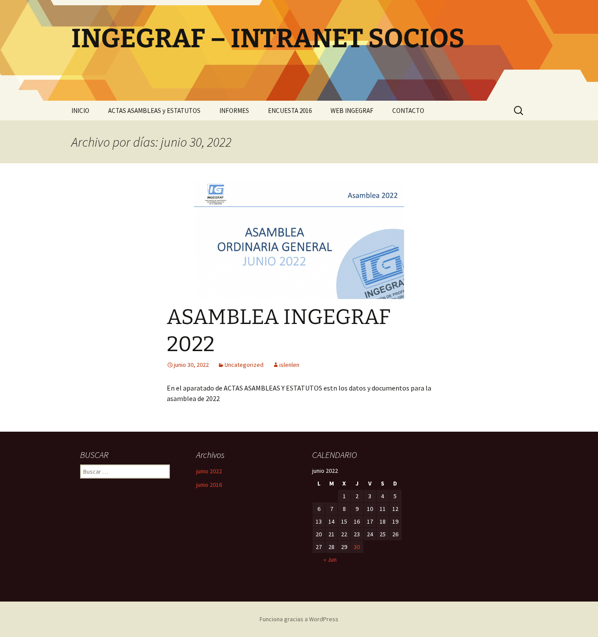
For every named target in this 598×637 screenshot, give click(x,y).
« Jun (330, 559)
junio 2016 (209, 485)
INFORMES (234, 110)
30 (357, 547)
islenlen (289, 365)
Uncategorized (244, 365)
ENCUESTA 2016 (290, 110)
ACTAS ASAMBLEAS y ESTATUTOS (154, 110)
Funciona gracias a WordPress (299, 619)
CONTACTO (408, 110)
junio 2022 (209, 471)
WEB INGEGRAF (352, 110)
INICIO (80, 110)
